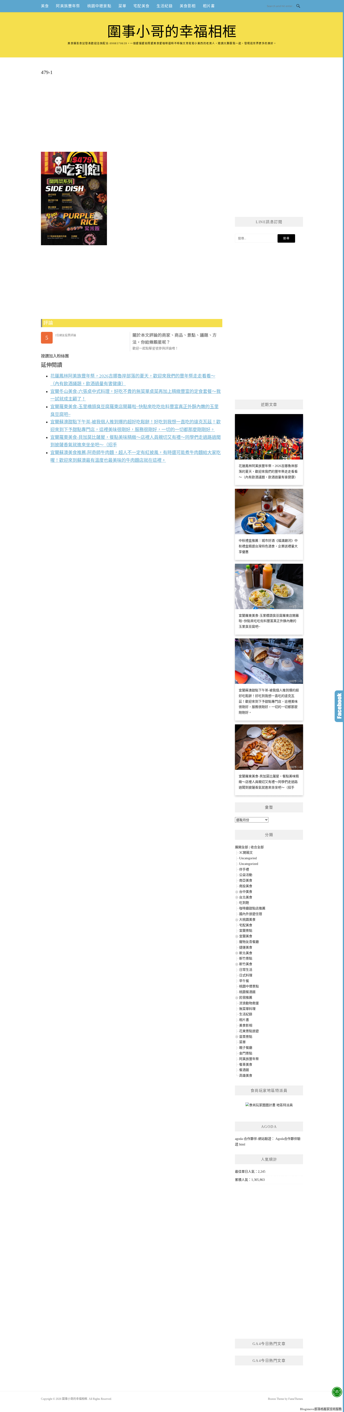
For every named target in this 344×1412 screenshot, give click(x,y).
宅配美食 (141, 6)
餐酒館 (244, 1070)
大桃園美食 (247, 919)
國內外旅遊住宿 (250, 914)
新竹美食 (245, 964)
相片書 (209, 6)
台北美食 (245, 897)
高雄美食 (245, 1075)
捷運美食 (245, 947)
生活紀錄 (165, 6)
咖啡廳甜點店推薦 (252, 908)
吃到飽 (244, 902)
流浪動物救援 (249, 1003)
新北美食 (245, 953)
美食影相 (188, 6)
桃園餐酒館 (247, 992)
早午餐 (244, 981)
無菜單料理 (247, 1009)
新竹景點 (245, 958)
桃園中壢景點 (99, 6)
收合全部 (257, 847)
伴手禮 (244, 869)
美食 (45, 6)
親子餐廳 (245, 1047)
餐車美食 (245, 1064)
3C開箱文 (246, 852)
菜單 (122, 6)
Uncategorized (248, 864)
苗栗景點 (245, 1036)
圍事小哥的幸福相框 (172, 32)
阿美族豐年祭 (68, 6)
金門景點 (245, 1053)
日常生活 (245, 969)
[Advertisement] (131, 115)
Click (339, 706)
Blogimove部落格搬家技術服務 (321, 1409)
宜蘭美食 (245, 936)
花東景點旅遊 (249, 1031)
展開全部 (241, 847)
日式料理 (245, 975)
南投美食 (245, 886)
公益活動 (245, 875)
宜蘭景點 (245, 930)
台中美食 (245, 891)
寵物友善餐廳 (249, 942)
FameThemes (295, 1399)
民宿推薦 (245, 997)
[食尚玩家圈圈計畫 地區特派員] (269, 1107)
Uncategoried (248, 858)
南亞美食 (245, 880)
